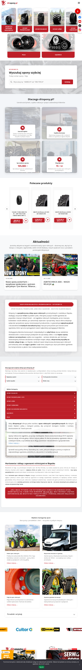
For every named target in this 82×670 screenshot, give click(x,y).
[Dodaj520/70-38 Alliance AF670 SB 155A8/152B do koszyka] (69, 220)
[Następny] (75, 209)
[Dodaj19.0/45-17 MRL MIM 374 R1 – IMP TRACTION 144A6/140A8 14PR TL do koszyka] (26, 221)
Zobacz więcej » (13, 443)
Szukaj (67, 82)
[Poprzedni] (7, 209)
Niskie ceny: (46, 381)
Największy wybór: (11, 377)
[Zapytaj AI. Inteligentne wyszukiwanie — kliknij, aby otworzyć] (77, 11)
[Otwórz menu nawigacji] (78, 3)
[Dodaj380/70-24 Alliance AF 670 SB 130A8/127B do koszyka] (48, 220)
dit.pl (12, 3)
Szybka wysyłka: (10, 381)
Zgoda (42, 667)
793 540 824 (48, 492)
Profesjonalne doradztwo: (50, 377)
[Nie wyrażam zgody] (79, 665)
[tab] (41, 393)
